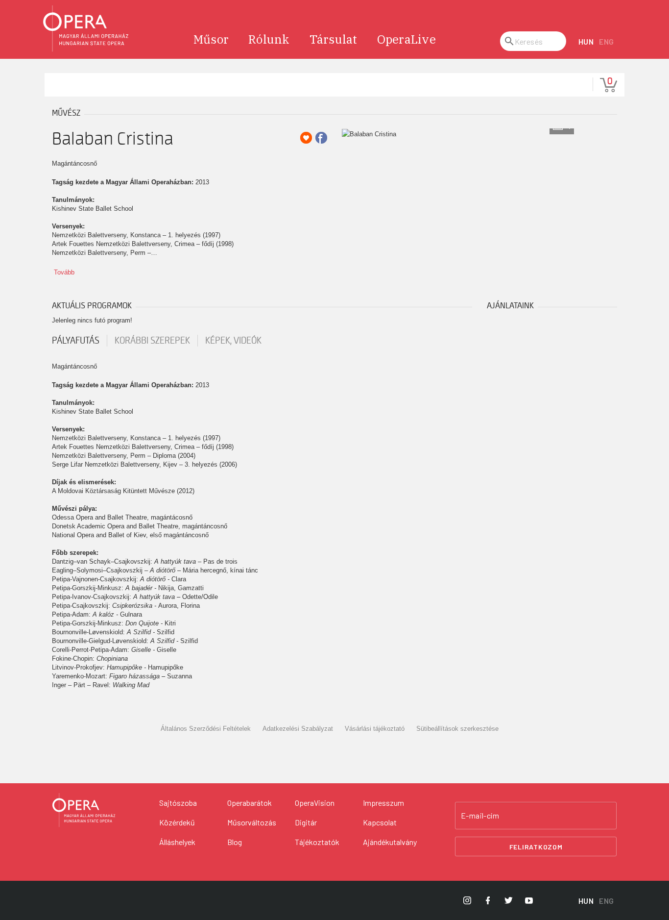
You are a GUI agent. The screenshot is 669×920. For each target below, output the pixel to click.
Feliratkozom (536, 847)
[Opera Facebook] (488, 900)
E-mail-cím (480, 816)
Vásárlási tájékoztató (375, 728)
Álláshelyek (177, 841)
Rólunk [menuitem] (269, 39)
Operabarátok (249, 802)
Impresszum (383, 802)
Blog (234, 841)
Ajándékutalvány (390, 841)
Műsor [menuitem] (211, 39)
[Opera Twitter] (508, 900)
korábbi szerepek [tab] (152, 340)
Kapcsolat (380, 822)
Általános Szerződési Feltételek (206, 728)
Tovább (64, 272)
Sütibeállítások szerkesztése (457, 728)
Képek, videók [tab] (233, 340)
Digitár (306, 822)
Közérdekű (177, 822)
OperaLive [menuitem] (406, 39)
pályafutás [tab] (75, 340)
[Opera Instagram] (467, 900)
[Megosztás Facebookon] (321, 138)
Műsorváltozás (251, 822)
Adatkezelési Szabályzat (298, 728)
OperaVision (314, 802)
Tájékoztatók (317, 841)
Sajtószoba (178, 802)
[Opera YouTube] (529, 900)
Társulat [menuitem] (334, 39)
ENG (606, 41)
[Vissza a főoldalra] (86, 28)
